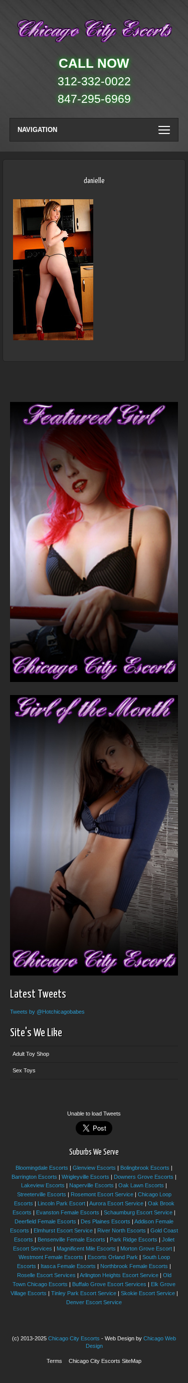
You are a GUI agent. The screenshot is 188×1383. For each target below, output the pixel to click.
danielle (94, 181)
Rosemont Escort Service (102, 1194)
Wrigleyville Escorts (85, 1177)
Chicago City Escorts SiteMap (105, 1361)
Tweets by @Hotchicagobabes (47, 1012)
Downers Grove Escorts (143, 1177)
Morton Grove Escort (146, 1249)
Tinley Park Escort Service (83, 1293)
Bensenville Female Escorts (71, 1239)
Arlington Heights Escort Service (119, 1275)
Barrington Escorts (34, 1177)
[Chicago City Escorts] (94, 44)
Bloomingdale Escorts (42, 1168)
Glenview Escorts (94, 1168)
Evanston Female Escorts (67, 1212)
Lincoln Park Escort (61, 1203)
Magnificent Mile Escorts (86, 1249)
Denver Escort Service (94, 1302)
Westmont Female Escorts (51, 1257)
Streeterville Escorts (41, 1194)
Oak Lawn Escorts (141, 1185)
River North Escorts (121, 1230)
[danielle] (53, 338)
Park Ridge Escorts (133, 1239)
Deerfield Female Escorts (45, 1221)
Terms (54, 1361)
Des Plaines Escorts (105, 1221)
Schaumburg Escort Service (138, 1212)
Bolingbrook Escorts (144, 1168)
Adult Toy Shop (31, 1054)
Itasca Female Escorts (68, 1266)
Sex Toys (24, 1070)
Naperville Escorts (91, 1185)
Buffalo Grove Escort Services (109, 1284)
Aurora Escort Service (116, 1203)
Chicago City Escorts (74, 1338)
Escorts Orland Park (113, 1257)
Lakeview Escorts (43, 1185)
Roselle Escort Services (46, 1275)
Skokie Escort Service (148, 1293)
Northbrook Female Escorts (134, 1266)
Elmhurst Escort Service (63, 1230)
